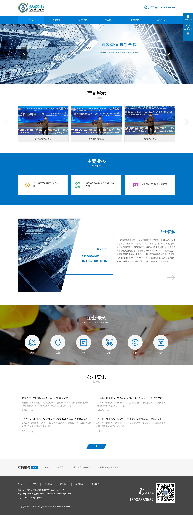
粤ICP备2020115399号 (62, 506)
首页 (31, 20)
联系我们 (161, 20)
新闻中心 (83, 20)
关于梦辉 (57, 20)
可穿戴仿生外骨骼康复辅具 (109, 467)
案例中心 (135, 20)
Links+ (34, 468)
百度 (47, 467)
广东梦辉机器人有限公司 (80, 467)
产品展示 (109, 20)
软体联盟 (59, 467)
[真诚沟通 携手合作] (96, 54)
